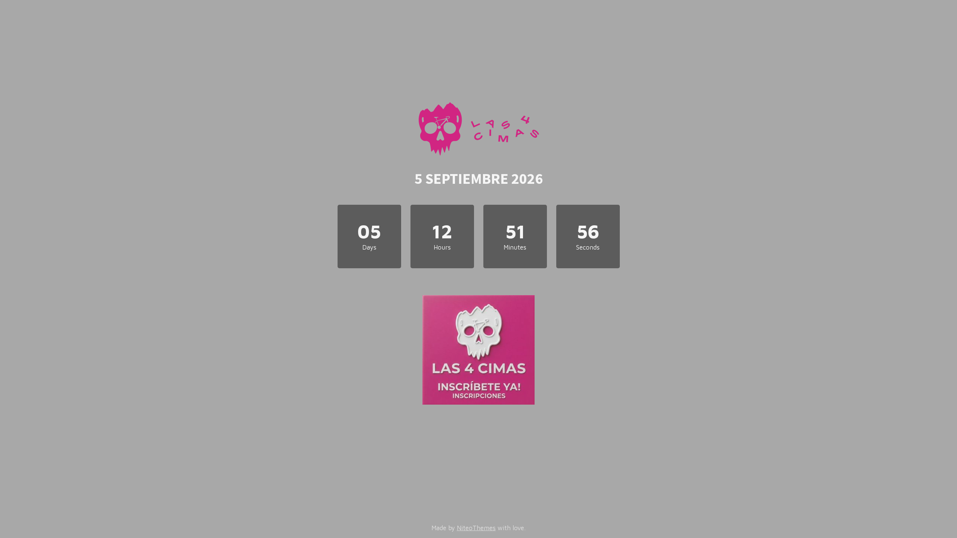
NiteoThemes (476, 528)
